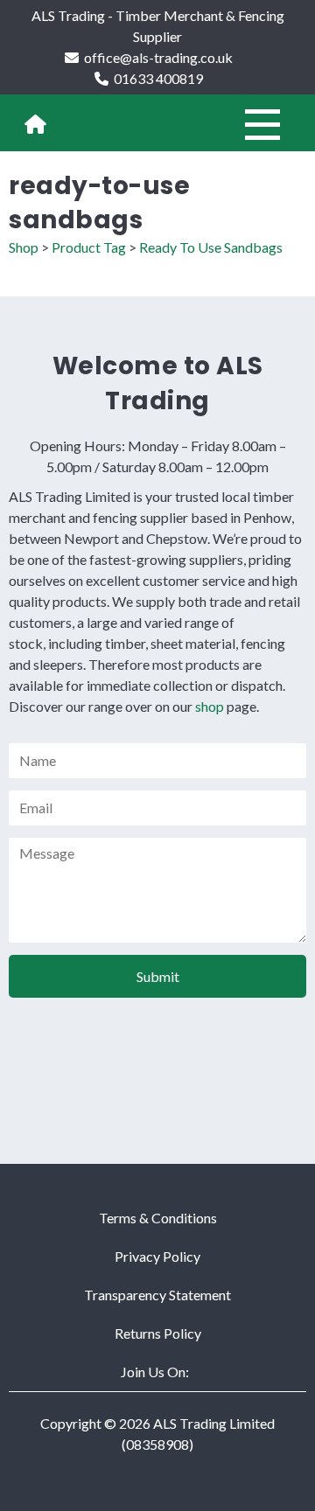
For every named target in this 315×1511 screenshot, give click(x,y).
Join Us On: (155, 1371)
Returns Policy (158, 1333)
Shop (23, 247)
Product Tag (89, 247)
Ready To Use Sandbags (211, 247)
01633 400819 (158, 78)
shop (209, 706)
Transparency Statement (157, 1294)
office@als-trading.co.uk (158, 57)
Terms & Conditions (158, 1217)
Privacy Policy (157, 1256)
